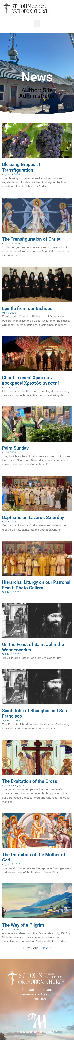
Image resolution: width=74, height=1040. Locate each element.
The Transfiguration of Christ (31, 239)
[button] (37, 23)
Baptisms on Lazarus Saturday (33, 517)
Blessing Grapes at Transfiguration (21, 167)
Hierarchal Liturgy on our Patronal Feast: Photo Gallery (36, 585)
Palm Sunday (15, 448)
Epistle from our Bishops (27, 308)
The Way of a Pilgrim (23, 925)
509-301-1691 (37, 999)
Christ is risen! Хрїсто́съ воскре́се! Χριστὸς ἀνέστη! (30, 380)
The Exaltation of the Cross (29, 781)
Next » (46, 948)
